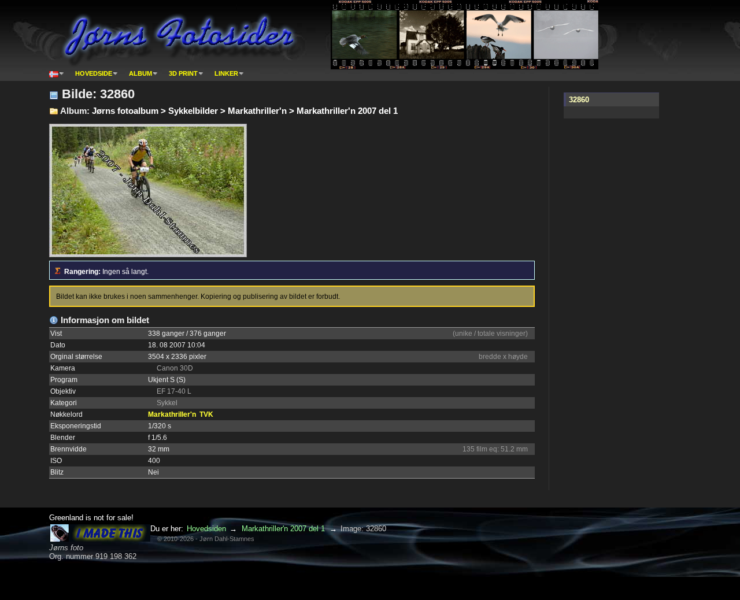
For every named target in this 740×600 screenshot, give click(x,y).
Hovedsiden (206, 528)
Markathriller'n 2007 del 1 (283, 528)
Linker (226, 73)
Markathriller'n (172, 414)
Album (140, 73)
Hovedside (93, 73)
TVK (206, 414)
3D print (183, 73)
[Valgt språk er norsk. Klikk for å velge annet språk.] (56, 73)
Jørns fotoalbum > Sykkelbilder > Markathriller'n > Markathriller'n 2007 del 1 (245, 111)
